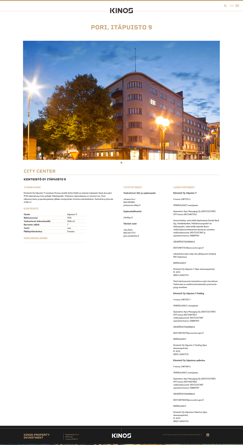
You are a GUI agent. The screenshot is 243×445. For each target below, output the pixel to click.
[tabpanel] (121, 100)
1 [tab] (121, 163)
